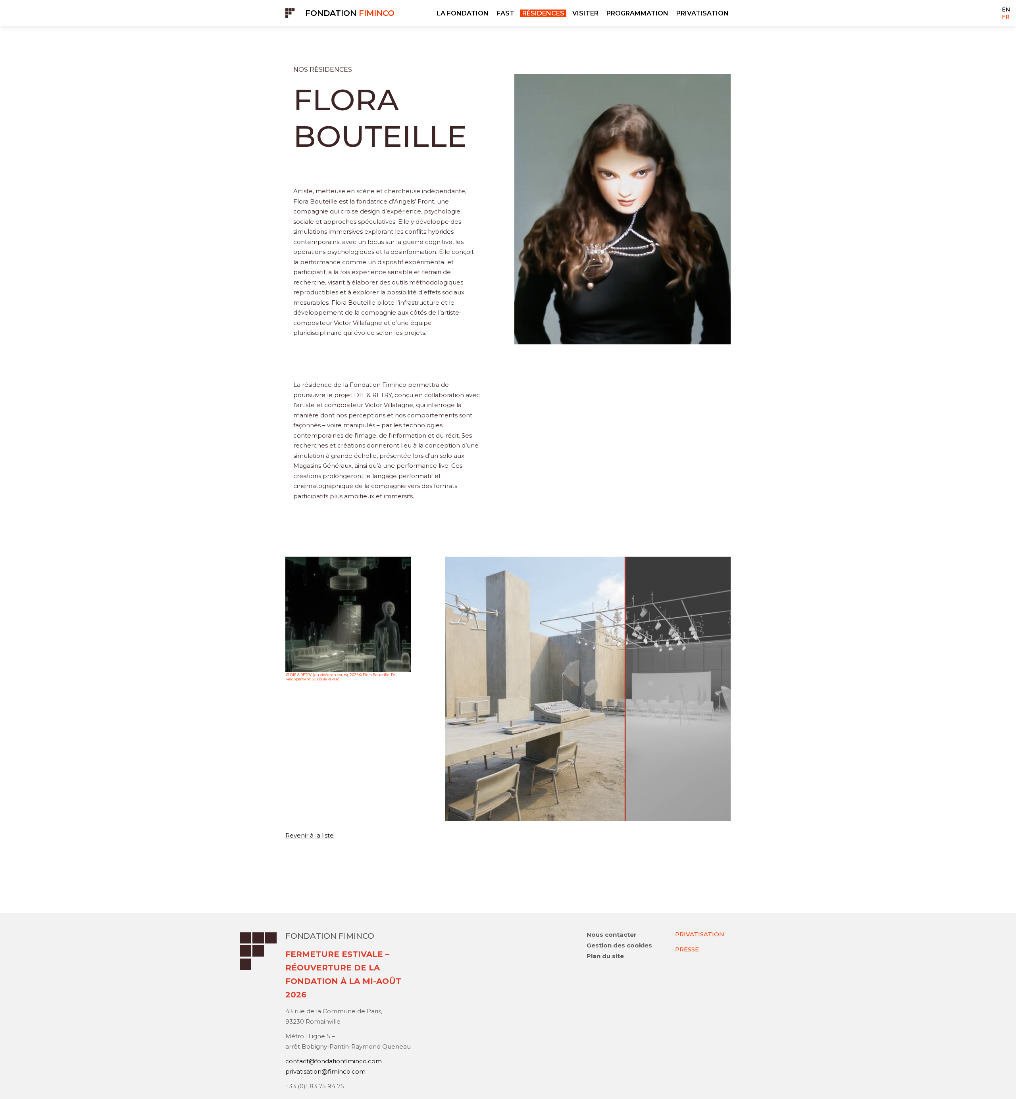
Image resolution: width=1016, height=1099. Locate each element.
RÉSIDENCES (543, 13)
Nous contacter (612, 934)
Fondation (349, 13)
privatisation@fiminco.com (325, 1071)
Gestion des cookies (619, 945)
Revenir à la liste (309, 835)
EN (1006, 9)
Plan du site (605, 956)
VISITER (585, 13)
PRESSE (687, 949)
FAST (505, 13)
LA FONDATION (463, 13)
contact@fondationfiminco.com (333, 1061)
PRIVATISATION (702, 13)
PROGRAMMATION (637, 13)
